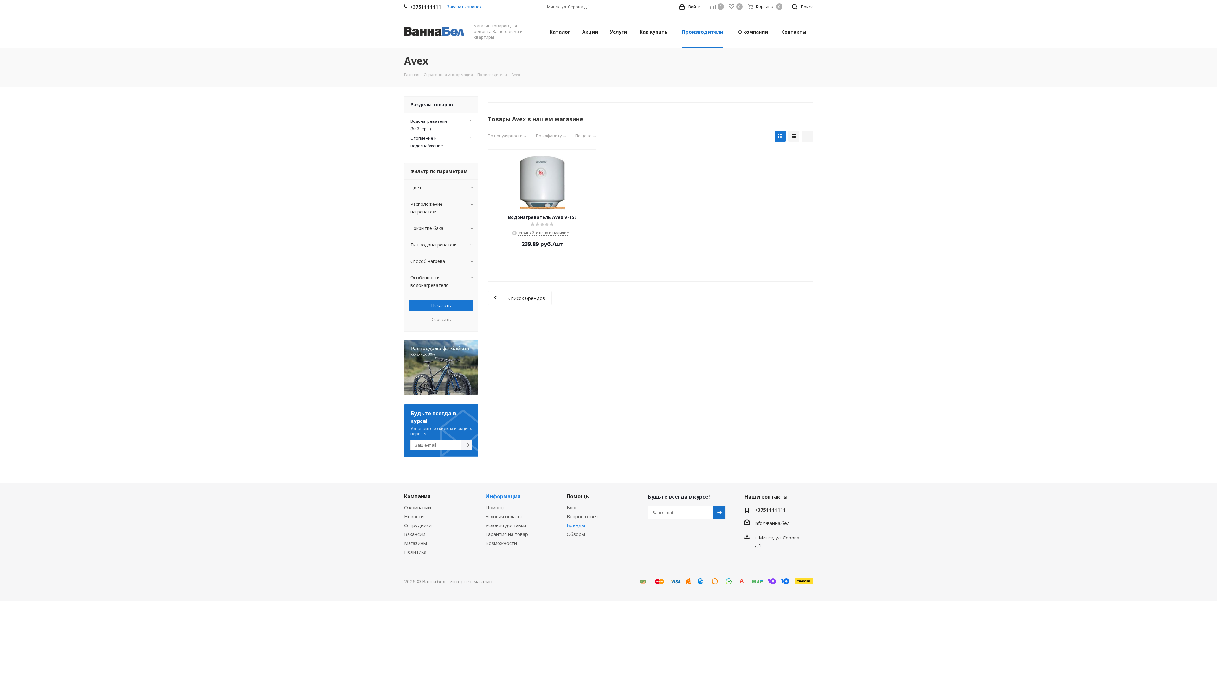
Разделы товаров (431, 104)
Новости (414, 516)
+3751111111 (770, 509)
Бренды (576, 525)
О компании (417, 507)
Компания (417, 496)
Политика (415, 552)
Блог (572, 507)
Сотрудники (418, 525)
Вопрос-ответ (582, 516)
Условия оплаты (504, 516)
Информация (503, 496)
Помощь (495, 507)
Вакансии (414, 534)
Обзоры (576, 534)
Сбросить (441, 319)
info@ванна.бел (772, 523)
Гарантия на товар (507, 534)
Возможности (501, 543)
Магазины (415, 543)
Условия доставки (506, 525)
